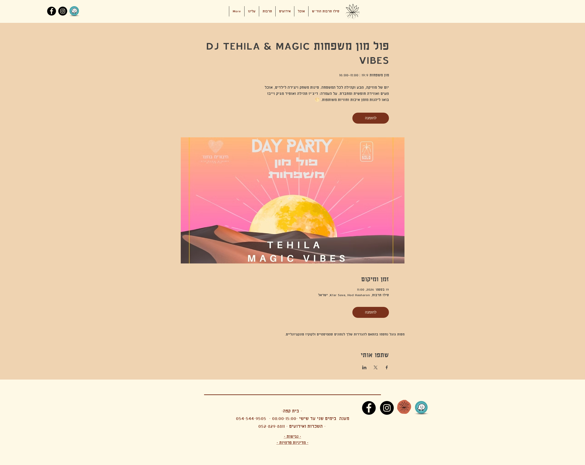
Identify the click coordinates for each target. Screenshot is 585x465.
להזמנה (370, 118)
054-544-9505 (251, 418)
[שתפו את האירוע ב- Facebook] (387, 367)
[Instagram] (62, 11)
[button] (285, 11)
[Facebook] (51, 11)
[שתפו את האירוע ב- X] (375, 367)
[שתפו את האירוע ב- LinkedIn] (364, 367)
